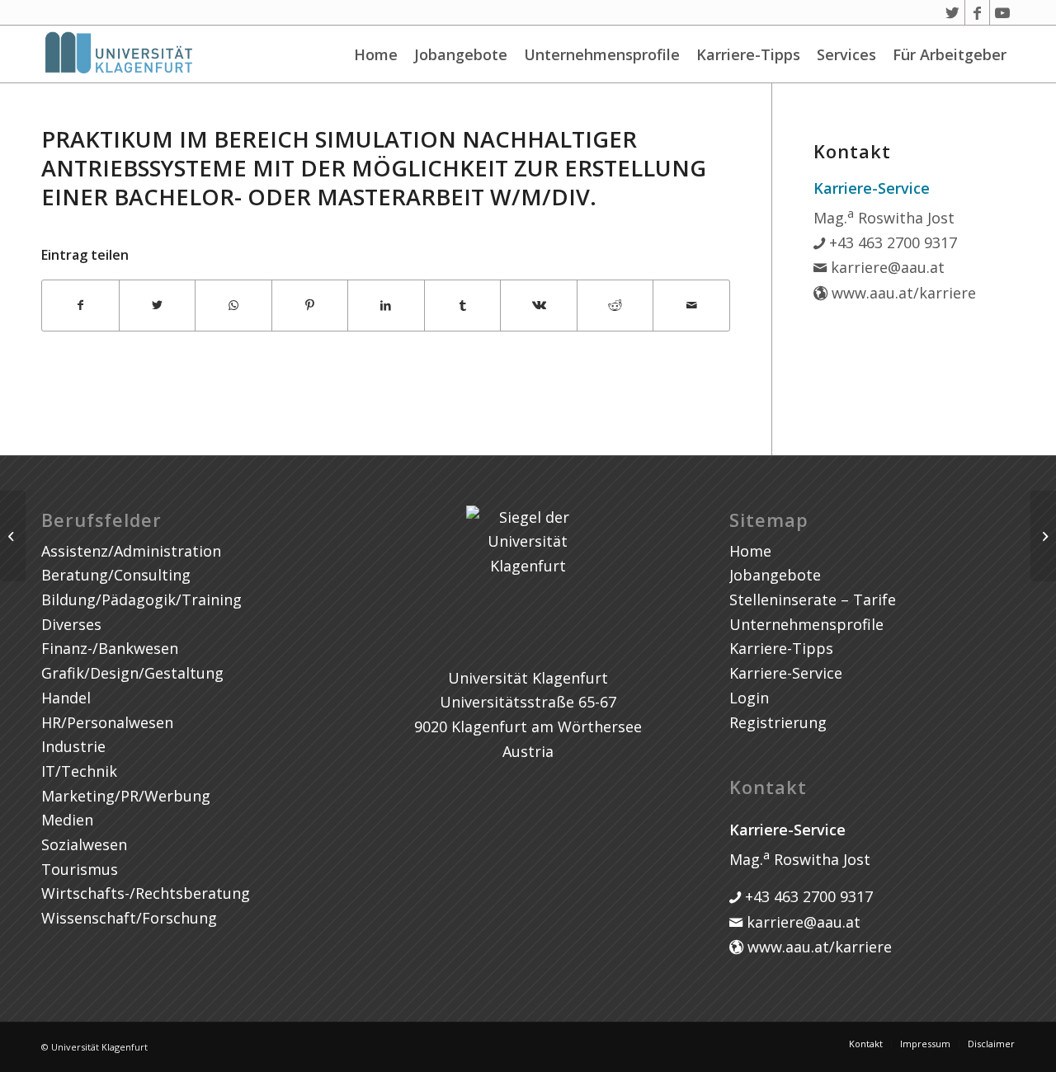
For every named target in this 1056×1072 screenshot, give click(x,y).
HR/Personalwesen (107, 722)
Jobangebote (460, 54)
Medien (67, 820)
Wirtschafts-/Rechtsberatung (145, 893)
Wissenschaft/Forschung (129, 918)
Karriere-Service (785, 673)
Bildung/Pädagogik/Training (141, 599)
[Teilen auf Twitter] (158, 305)
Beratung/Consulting (116, 575)
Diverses (71, 624)
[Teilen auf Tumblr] (463, 305)
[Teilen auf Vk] (539, 305)
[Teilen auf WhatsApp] (233, 305)
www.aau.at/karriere (901, 293)
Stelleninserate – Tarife (812, 599)
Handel (66, 698)
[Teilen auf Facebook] (80, 305)
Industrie (73, 746)
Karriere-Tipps (748, 54)
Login (749, 698)
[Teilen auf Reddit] (615, 305)
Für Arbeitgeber (949, 54)
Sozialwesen (84, 844)
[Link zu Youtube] (1002, 12)
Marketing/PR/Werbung (125, 796)
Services (846, 54)
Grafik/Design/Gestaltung (132, 673)
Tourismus (79, 869)
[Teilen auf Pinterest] (310, 305)
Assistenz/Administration (131, 551)
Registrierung (778, 722)
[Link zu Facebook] (977, 12)
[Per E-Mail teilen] (691, 305)
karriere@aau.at (886, 267)
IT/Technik (79, 771)
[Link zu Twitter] (952, 12)
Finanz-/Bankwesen (109, 648)
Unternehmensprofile (602, 54)
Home (376, 54)
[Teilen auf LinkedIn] (386, 305)
